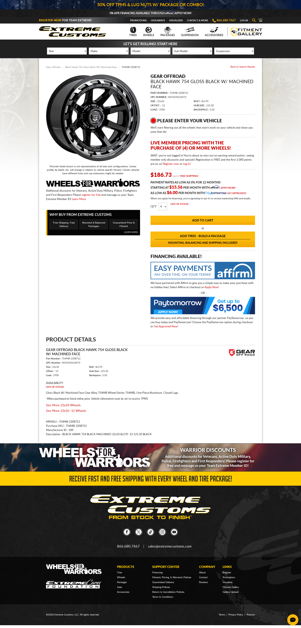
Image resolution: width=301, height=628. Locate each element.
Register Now (50, 20)
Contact (203, 577)
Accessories (214, 35)
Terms (222, 615)
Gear (119, 587)
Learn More (79, 199)
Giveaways (158, 20)
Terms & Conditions (162, 597)
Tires (133, 35)
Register (227, 572)
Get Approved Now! (166, 326)
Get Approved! (236, 193)
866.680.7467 (226, 20)
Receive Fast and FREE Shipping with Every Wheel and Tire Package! (150, 480)
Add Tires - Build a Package (203, 239)
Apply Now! (228, 188)
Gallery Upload (230, 592)
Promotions (138, 20)
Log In (244, 20)
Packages (167, 35)
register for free (91, 195)
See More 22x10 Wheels (63, 405)
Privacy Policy (236, 615)
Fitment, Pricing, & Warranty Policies (171, 577)
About (202, 572)
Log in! (187, 164)
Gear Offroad (53, 67)
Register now (171, 164)
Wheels (148, 35)
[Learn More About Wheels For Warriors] (150, 457)
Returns (251, 615)
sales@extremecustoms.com (169, 546)
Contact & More (197, 20)
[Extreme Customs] (72, 30)
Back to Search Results (242, 67)
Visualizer (176, 20)
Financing (157, 572)
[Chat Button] (292, 619)
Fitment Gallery (231, 587)
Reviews (203, 582)
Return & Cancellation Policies (168, 592)
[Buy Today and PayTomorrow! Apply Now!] (202, 306)
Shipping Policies (161, 587)
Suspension (190, 35)
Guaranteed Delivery (163, 582)
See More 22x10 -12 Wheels (66, 411)
